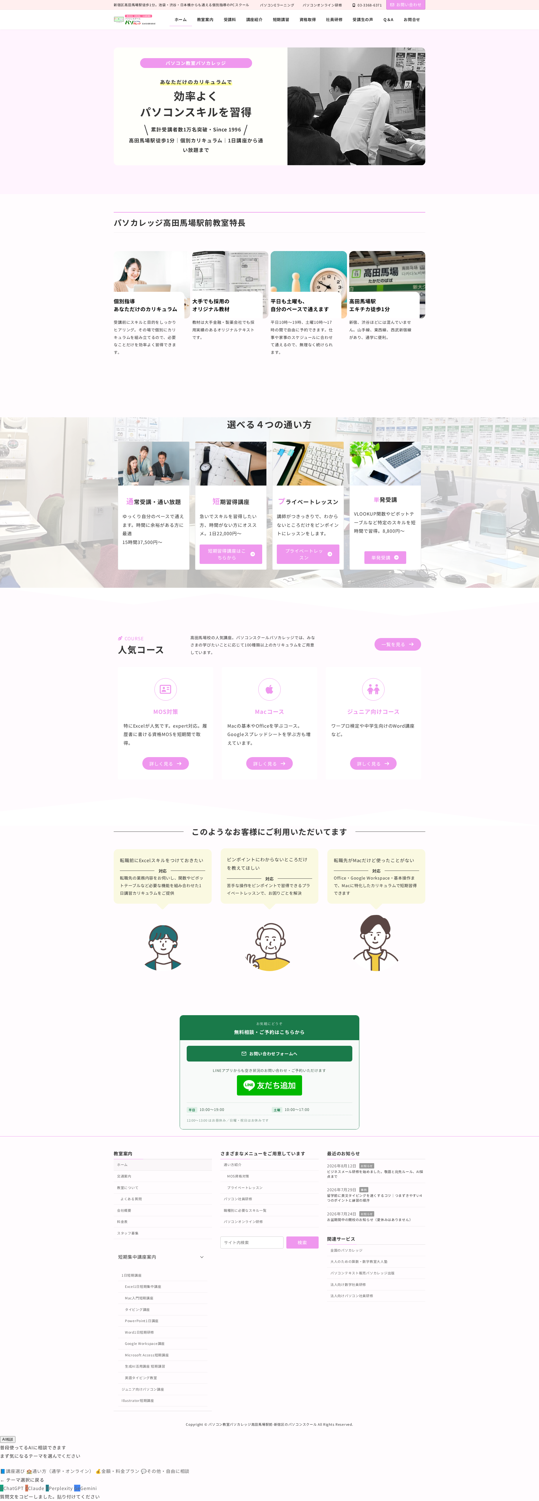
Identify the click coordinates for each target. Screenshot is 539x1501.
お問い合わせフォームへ (273, 1053)
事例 (364, 1190)
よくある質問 (131, 1198)
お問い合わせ (409, 4)
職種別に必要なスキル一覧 (245, 1210)
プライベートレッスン (245, 1187)
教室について (127, 1187)
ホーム (122, 1164)
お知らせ (367, 1166)
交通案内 (124, 1176)
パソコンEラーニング (277, 5)
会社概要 (124, 1210)
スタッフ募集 (127, 1233)
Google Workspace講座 (145, 1343)
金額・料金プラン (118, 1471)
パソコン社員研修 (238, 1198)
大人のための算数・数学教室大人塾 (359, 1261)
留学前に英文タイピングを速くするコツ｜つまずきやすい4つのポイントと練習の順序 (374, 1197)
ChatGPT (12, 1488)
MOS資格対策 (238, 1176)
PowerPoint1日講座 (142, 1320)
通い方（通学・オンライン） (60, 1471)
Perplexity (60, 1488)
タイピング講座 (137, 1309)
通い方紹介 (233, 1164)
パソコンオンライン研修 (322, 5)
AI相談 (7, 1439)
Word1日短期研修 (139, 1332)
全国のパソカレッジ (346, 1250)
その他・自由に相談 (165, 1471)
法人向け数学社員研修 (348, 1284)
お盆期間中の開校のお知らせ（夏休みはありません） (370, 1219)
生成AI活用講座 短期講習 (145, 1366)
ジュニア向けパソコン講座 (143, 1389)
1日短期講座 (131, 1275)
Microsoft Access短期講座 (147, 1354)
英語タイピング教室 (141, 1377)
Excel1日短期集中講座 (143, 1286)
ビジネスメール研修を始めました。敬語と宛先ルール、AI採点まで (375, 1174)
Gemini (85, 1488)
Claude (35, 1488)
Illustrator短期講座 (138, 1400)
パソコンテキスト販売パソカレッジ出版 (362, 1272)
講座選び (13, 1471)
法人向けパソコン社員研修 (351, 1295)
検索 (302, 1242)
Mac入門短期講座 (139, 1297)
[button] (231, 554)
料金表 (122, 1221)
